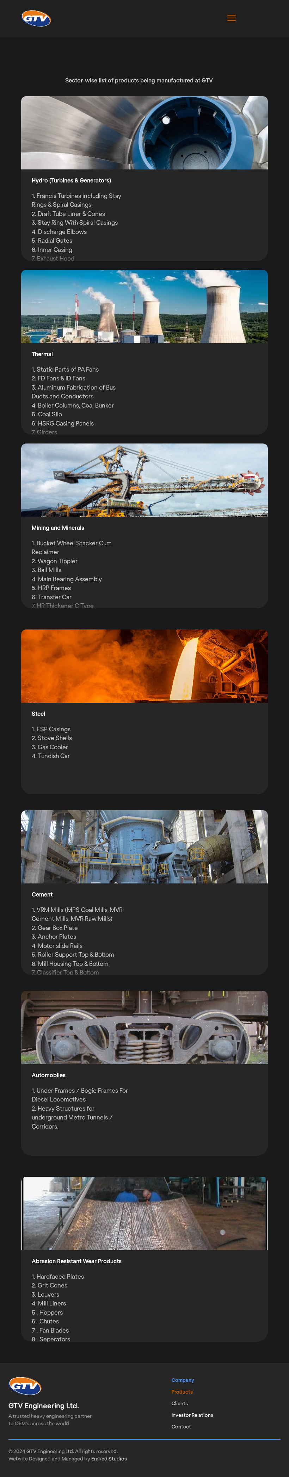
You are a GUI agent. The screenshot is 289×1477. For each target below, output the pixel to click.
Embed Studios (109, 1459)
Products (182, 1392)
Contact (181, 1427)
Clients (180, 1403)
